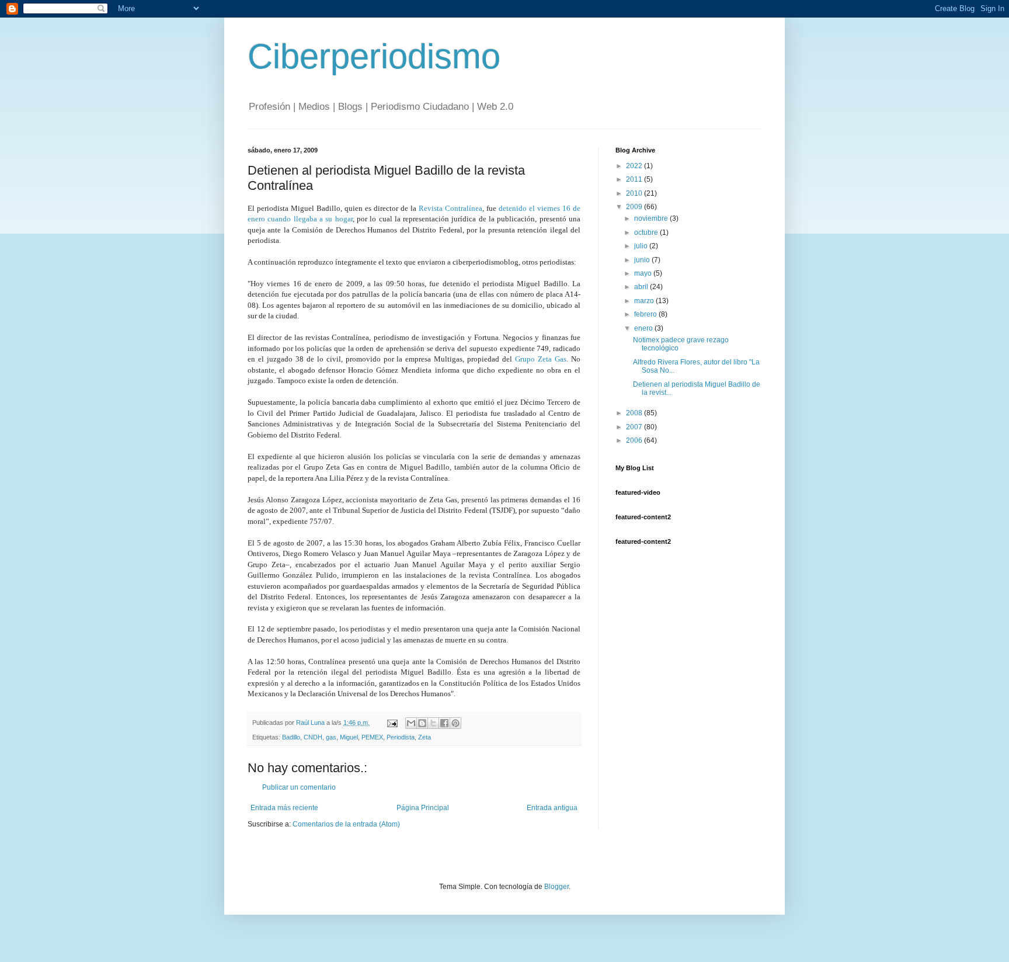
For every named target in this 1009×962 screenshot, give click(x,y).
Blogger (556, 887)
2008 (635, 413)
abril (642, 287)
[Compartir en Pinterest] (455, 723)
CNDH (313, 737)
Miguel (349, 737)
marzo (645, 301)
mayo (643, 273)
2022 (635, 166)
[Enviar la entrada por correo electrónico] (391, 722)
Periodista (401, 737)
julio (641, 246)
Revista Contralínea (450, 208)
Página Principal (422, 808)
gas (331, 737)
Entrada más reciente (284, 808)
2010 (635, 193)
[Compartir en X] (433, 723)
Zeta (424, 737)
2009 (635, 207)
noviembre (652, 218)
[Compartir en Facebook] (444, 723)
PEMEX (372, 737)
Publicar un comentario (299, 787)
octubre (647, 232)
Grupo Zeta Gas (540, 359)
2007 (635, 427)
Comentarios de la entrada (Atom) (346, 824)
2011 (635, 179)
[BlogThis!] (422, 723)
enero (644, 328)
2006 (635, 440)
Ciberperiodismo (374, 56)
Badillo (291, 737)
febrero (646, 314)
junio (643, 260)
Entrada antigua (552, 808)
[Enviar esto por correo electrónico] (411, 723)
